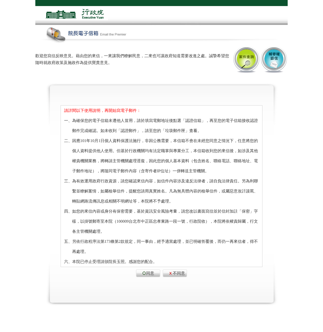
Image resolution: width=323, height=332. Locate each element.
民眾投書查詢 (246, 59)
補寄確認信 (274, 59)
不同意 (179, 273)
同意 (150, 273)
